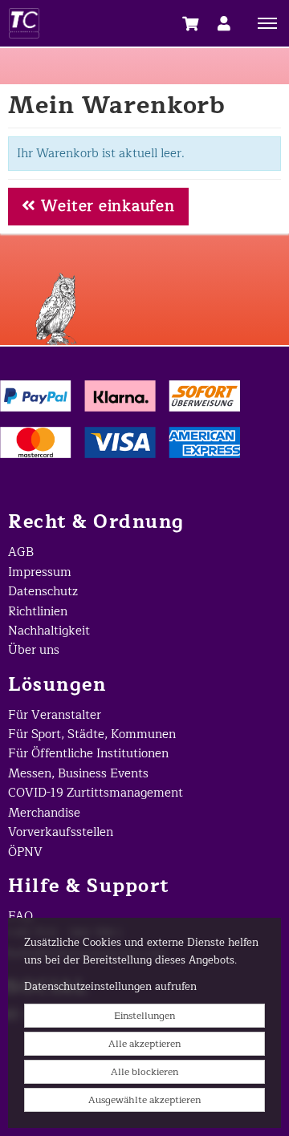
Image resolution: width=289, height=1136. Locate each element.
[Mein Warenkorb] (191, 23)
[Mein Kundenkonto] (224, 23)
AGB (21, 552)
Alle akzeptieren (144, 1044)
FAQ (20, 916)
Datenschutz (43, 591)
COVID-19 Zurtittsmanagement (95, 793)
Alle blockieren (144, 1072)
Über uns (33, 650)
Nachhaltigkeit (49, 631)
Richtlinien (37, 611)
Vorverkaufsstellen (60, 832)
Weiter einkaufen (105, 206)
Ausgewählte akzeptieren (144, 1100)
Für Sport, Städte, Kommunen (92, 734)
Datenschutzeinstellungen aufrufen (110, 987)
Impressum (39, 572)
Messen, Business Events (78, 773)
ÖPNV (25, 852)
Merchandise (44, 813)
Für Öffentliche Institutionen (88, 753)
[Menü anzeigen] (267, 22)
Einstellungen (144, 1016)
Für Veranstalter (54, 715)
